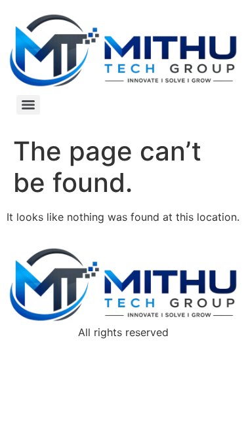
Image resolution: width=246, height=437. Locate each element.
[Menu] (28, 105)
